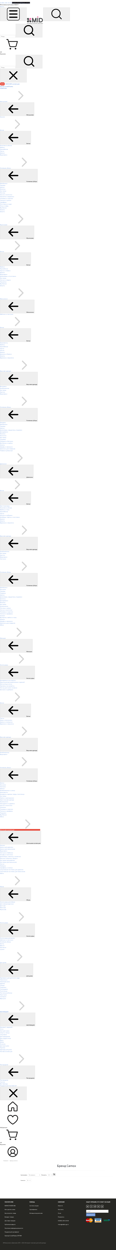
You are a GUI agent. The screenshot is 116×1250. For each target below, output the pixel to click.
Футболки (3, 208)
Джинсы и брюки (6, 354)
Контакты (61, 1209)
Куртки (2, 392)
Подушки (3, 813)
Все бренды (4, 1084)
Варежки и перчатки (7, 358)
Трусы (2, 151)
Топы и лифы (4, 206)
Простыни (3, 995)
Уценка (2, 1082)
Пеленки (3, 807)
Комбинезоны (4, 388)
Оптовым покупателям (36, 1213)
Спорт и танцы (5, 1033)
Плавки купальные (6, 450)
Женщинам (4, 101)
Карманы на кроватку (7, 686)
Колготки (3, 435)
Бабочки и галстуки (6, 314)
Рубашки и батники (6, 441)
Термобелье (4, 149)
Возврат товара (9, 1217)
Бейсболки (3, 183)
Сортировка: (24, 1175)
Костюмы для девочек (7, 860)
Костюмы (3, 191)
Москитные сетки (6, 684)
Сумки (2, 949)
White (2, 1042)
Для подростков (5, 1038)
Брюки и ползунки (6, 722)
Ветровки (3, 386)
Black (1, 1040)
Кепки (2, 783)
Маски (2, 945)
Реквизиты (61, 1217)
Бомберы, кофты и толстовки (10, 517)
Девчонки (3, 464)
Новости (60, 1205)
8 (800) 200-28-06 (63, 1220)
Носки (2, 350)
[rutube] (98, 1206)
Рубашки (3, 866)
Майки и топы (4, 509)
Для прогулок (4, 1046)
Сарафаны (3, 202)
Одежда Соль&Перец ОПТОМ (13, 1235)
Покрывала (4, 989)
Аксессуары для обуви (7, 902)
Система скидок (34, 1205)
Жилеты (2, 189)
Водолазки (3, 155)
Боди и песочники (6, 720)
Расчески (3, 947)
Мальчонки (4, 299)
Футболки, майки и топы (8, 617)
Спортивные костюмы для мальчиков (12, 871)
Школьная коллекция (7, 830)
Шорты (2, 211)
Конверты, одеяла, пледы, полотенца (12, 794)
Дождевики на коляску (8, 680)
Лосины (2, 193)
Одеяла (2, 983)
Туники (2, 615)
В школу (2, 1044)
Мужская (3, 909)
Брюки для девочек (6, 847)
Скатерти (3, 996)
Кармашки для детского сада (9, 978)
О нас (59, 1213)
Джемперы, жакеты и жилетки (10, 856)
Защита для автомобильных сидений (12, 682)
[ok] (91, 1206)
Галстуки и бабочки (6, 853)
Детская (2, 905)
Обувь (2, 886)
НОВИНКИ (3, 88)
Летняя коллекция (6, 1051)
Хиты (1, 1029)
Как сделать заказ (10, 1209)
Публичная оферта (10, 1224)
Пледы (2, 985)
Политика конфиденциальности (14, 1228)
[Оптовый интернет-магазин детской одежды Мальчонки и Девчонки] (35, 20)
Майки (2, 147)
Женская (3, 907)
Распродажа (4, 1064)
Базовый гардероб (6, 1027)
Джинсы (3, 599)
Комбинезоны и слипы (7, 790)
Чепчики (3, 786)
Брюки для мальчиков (7, 849)
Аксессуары (4, 665)
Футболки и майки (6, 443)
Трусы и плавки (5, 270)
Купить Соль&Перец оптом (21, 3)
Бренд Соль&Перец (6, 86)
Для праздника (5, 1036)
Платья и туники (5, 200)
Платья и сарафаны (6, 613)
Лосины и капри (5, 608)
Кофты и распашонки (7, 798)
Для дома (3, 962)
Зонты (2, 943)
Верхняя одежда (5, 371)
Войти (2, 6)
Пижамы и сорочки (6, 198)
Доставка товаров (10, 1220)
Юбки (2, 625)
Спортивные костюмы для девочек (11, 869)
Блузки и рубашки (6, 515)
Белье (2, 130)
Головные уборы (5, 168)
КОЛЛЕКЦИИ (4, 1011)
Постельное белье (6, 993)
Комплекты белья (6, 145)
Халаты (2, 209)
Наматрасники (5, 981)
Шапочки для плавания (7, 448)
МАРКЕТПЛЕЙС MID (10, 1205)
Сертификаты (33, 1209)
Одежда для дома (6, 1049)
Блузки (2, 117)
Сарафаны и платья (6, 868)
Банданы (3, 422)
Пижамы (3, 439)
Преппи (2, 1047)
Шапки (2, 187)
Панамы (2, 185)
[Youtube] (102, 1206)
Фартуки (3, 998)
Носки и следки (5, 280)
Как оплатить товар (10, 1213)
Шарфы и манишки (6, 447)
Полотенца (3, 991)
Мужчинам (4, 225)
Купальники (4, 606)
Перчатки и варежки (7, 196)
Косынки (3, 589)
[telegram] (94, 1206)
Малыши (3, 638)
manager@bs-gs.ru (63, 1224)
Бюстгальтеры (5, 506)
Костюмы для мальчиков (8, 862)
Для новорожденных (7, 904)
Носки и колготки (6, 194)
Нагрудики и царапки (7, 803)
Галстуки (3, 559)
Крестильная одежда (7, 800)
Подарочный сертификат (8, 1085)
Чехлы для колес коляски (8, 688)
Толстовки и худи (6, 204)
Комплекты (4, 343)
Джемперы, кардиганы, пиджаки (11, 430)
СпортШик (3, 1034)
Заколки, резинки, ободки (8, 858)
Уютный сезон (4, 1031)
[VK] (87, 1206)
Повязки (3, 593)
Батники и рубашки (6, 689)
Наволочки (3, 980)
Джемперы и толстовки (8, 276)
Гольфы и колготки (6, 854)
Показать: (44, 1175)
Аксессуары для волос (7, 938)
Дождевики (4, 432)
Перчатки (3, 282)
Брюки (2, 153)
